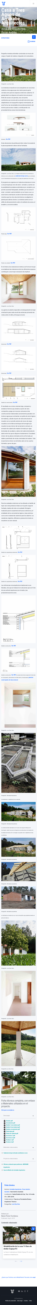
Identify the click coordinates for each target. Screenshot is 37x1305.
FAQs (30, 1300)
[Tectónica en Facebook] (27, 1291)
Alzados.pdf (9, 1120)
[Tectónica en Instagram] (24, 1291)
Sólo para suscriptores (7, 1110)
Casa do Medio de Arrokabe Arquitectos (14, 1170)
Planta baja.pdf (10, 1131)
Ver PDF (8, 139)
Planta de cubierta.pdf (12, 1133)
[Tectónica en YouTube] (18, 1291)
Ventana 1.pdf (10, 1140)
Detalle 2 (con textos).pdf (13, 1127)
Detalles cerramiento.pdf (13, 1129)
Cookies (26, 1300)
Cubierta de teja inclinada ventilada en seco (16, 1153)
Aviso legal (19, 1300)
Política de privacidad (10, 1300)
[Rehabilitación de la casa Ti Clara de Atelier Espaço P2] (19, 1235)
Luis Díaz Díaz (16, 1204)
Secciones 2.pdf (10, 1137)
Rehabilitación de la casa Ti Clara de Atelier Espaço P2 (18, 1247)
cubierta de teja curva (21, 176)
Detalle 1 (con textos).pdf (13, 1125)
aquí (34, 1277)
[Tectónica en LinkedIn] (21, 1291)
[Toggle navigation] (33, 3)
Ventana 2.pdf (10, 1142)
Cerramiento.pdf (10, 1123)
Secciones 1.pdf (10, 1135)
